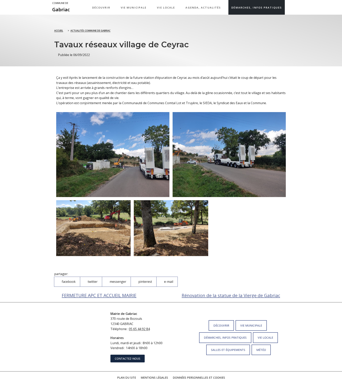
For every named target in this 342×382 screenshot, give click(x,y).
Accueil (58, 30)
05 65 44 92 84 (139, 329)
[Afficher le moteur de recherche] (289, 7)
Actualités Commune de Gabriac (90, 30)
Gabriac (61, 7)
